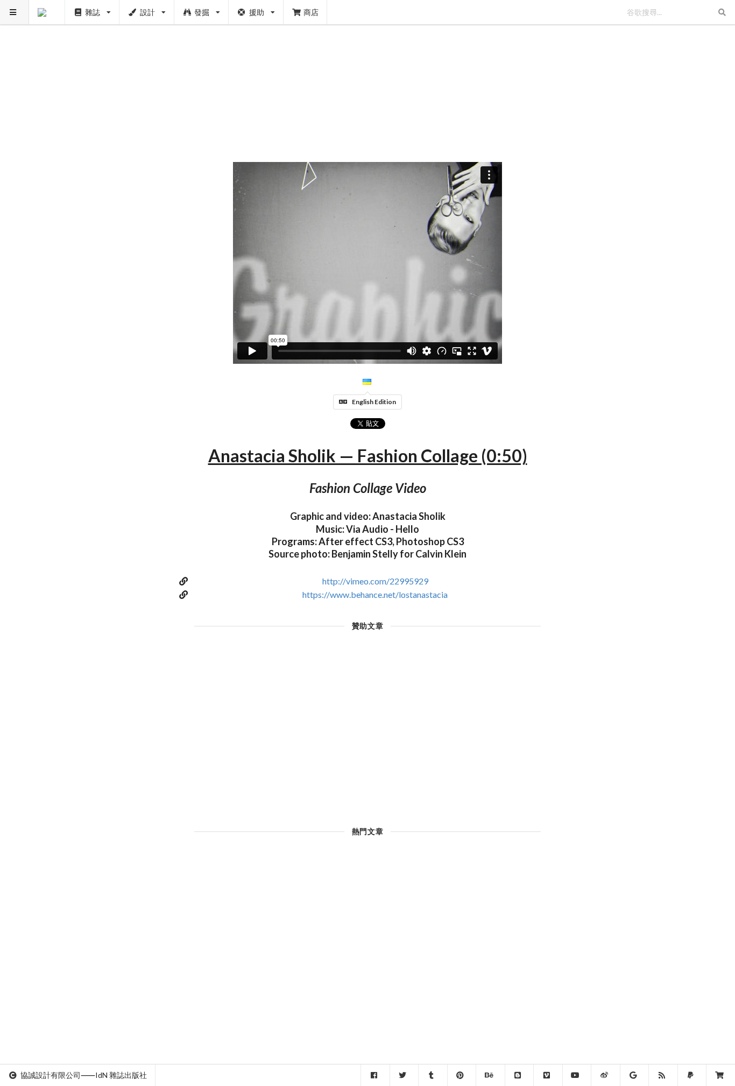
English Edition (374, 402)
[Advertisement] (368, 75)
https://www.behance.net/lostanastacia (375, 594)
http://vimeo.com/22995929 (375, 581)
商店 (311, 12)
